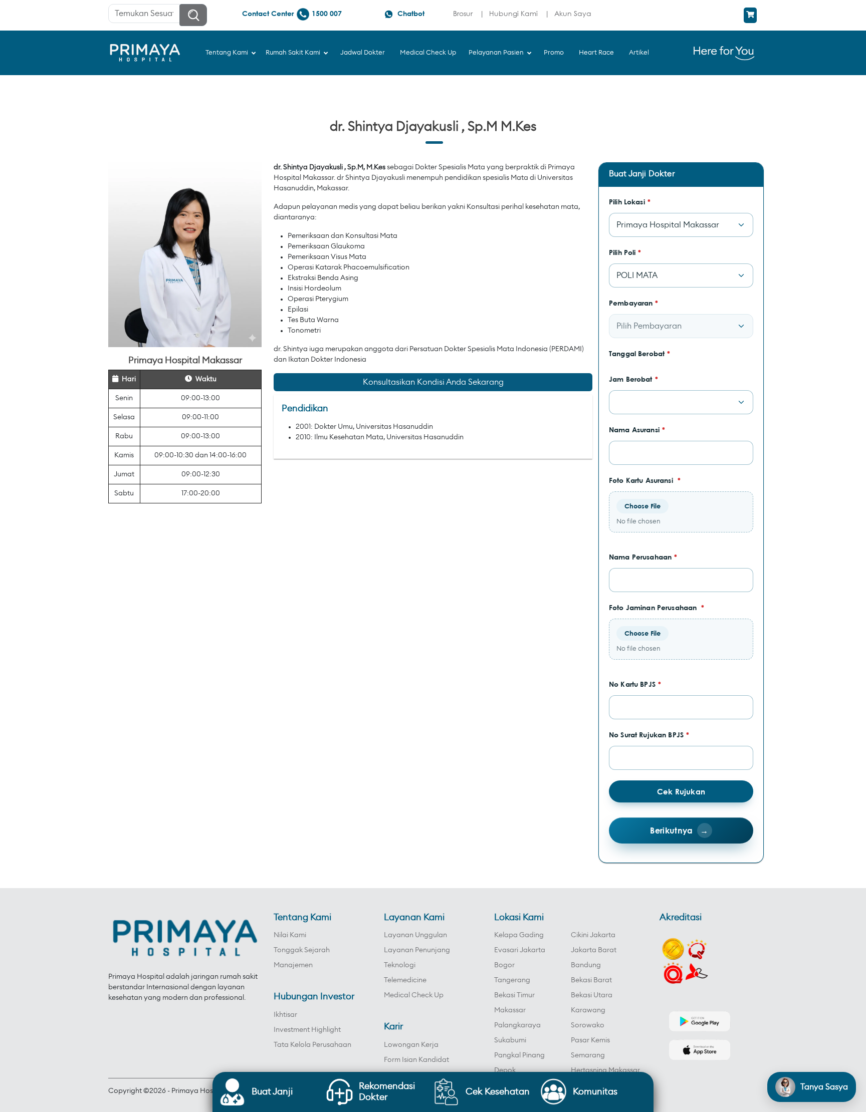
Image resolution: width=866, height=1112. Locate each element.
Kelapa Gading (519, 935)
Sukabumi (510, 1040)
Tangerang (512, 980)
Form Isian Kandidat (416, 1059)
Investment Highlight (307, 1029)
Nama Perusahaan (643, 556)
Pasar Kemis (590, 1040)
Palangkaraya (517, 1025)
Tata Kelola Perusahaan (312, 1044)
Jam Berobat (633, 379)
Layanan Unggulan (415, 935)
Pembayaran (634, 303)
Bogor (504, 965)
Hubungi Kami (513, 13)
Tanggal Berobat (639, 353)
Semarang (588, 1055)
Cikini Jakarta (593, 935)
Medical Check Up (414, 995)
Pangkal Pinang (519, 1055)
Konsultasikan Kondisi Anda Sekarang (433, 382)
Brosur (463, 13)
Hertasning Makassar (605, 1070)
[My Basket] (750, 15)
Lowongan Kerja (411, 1044)
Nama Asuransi (637, 429)
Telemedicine (405, 980)
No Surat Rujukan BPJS (649, 734)
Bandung (586, 965)
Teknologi (399, 965)
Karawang (588, 1010)
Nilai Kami (290, 935)
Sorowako (587, 1025)
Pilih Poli (625, 252)
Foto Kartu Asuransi (645, 480)
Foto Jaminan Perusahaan (657, 607)
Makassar (510, 1010)
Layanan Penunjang (417, 950)
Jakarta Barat (593, 950)
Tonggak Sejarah (302, 950)
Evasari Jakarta (519, 950)
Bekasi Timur (514, 995)
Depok (505, 1070)
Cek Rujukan (681, 791)
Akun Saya (572, 13)
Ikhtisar (285, 1014)
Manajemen (293, 965)
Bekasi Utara (591, 995)
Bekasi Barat (591, 980)
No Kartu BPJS (635, 684)
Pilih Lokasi (630, 201)
